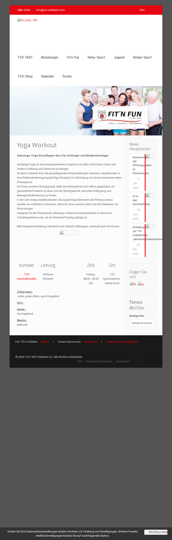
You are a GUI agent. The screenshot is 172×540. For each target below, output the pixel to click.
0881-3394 (23, 10)
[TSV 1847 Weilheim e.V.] (30, 31)
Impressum (122, 361)
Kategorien (136, 315)
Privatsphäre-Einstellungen (122, 341)
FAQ (142, 10)
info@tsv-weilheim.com (50, 10)
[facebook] (150, 10)
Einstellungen (158, 532)
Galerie (45, 341)
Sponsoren (91, 341)
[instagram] (142, 361)
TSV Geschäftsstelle (26, 276)
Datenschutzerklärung (99, 361)
